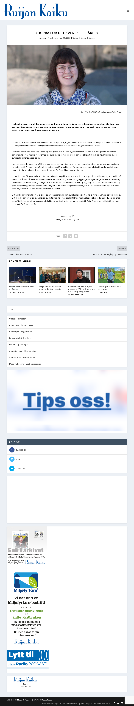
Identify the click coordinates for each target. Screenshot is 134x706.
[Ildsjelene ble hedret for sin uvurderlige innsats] (52, 275)
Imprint (89, 703)
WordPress (47, 700)
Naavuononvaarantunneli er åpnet (21, 287)
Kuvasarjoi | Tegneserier (20, 331)
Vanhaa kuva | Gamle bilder (22, 357)
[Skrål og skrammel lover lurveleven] (111, 275)
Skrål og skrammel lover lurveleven (109, 287)
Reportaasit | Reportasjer (21, 325)
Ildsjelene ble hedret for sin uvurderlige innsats (50, 287)
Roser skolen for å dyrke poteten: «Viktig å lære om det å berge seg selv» (81, 289)
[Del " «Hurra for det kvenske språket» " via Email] (75, 236)
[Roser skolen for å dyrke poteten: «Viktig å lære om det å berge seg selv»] (81, 275)
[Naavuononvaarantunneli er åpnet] (22, 275)
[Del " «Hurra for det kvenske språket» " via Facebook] (65, 236)
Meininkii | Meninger (18, 344)
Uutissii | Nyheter (17, 319)
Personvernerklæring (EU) (73, 703)
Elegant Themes (24, 700)
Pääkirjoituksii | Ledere (19, 338)
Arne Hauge (53, 38)
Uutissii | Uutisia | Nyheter (83, 38)
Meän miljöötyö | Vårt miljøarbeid (25, 364)
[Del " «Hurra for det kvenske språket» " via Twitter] (70, 236)
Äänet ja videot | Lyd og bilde (22, 351)
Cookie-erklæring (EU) (51, 703)
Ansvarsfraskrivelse (102, 703)
